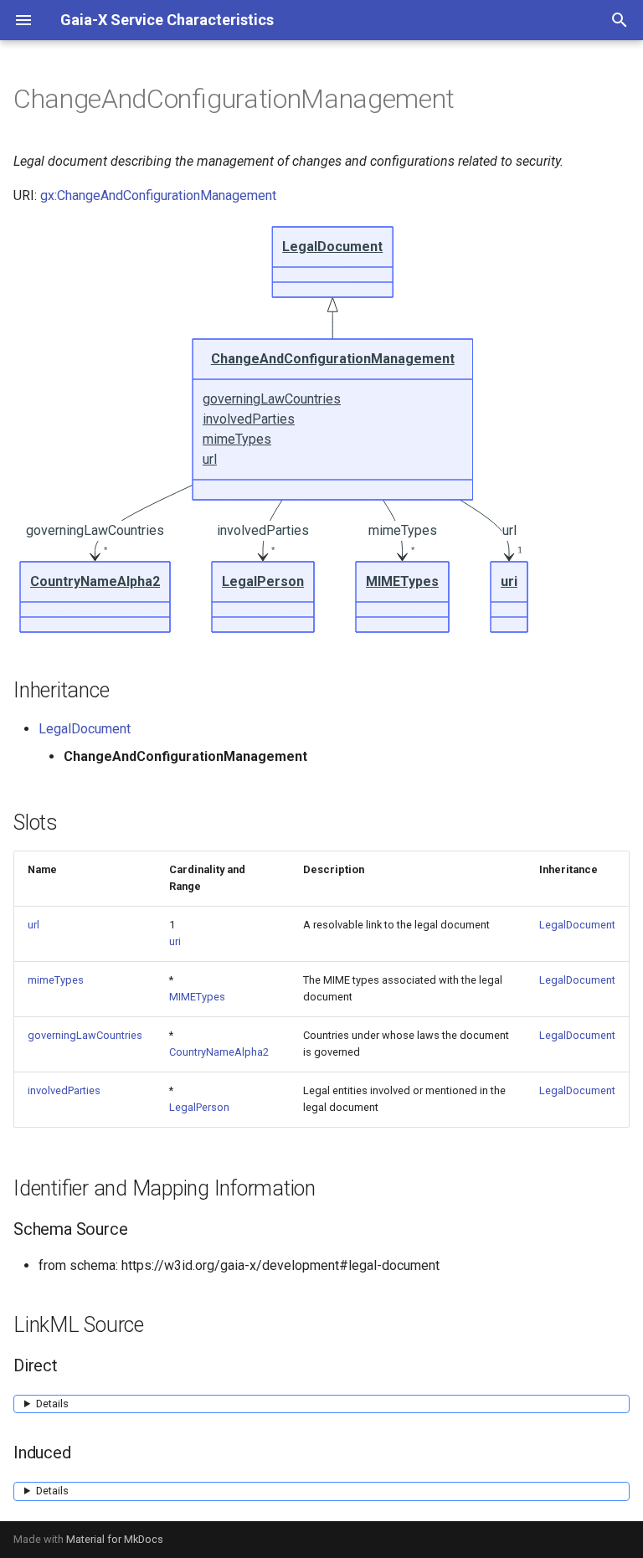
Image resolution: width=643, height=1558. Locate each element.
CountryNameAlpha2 (219, 1052)
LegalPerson (199, 1107)
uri (175, 941)
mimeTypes (56, 980)
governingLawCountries (85, 1035)
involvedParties (64, 1090)
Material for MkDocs (114, 1539)
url (33, 924)
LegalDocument (85, 729)
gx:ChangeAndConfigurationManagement (158, 195)
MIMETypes (197, 996)
